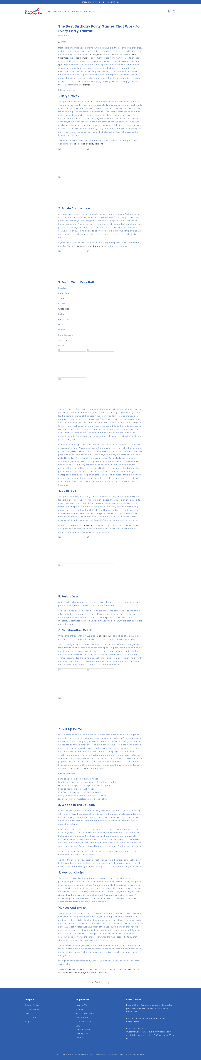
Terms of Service (83, 1030)
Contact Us (81, 1009)
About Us (80, 1038)
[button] (163, 11)
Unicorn (92, 54)
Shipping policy (138, 1054)
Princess (101, 54)
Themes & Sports (32, 1009)
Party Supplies (31, 1017)
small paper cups (104, 636)
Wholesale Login (83, 1017)
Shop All (28, 1021)
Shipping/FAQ (82, 1005)
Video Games (80, 58)
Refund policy (82, 1034)
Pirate (134, 54)
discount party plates (83, 525)
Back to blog (102, 982)
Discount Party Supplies (71, 1055)
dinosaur (81, 246)
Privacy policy (112, 1054)
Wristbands (63, 309)
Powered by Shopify (87, 1055)
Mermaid (115, 54)
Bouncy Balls (64, 319)
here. (74, 964)
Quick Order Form (83, 1021)
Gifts (27, 1013)
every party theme (80, 85)
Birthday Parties (32, 1005)
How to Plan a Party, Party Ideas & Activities (86, 972)
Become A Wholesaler (85, 1013)
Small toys (63, 340)
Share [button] (63, 42)
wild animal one (97, 246)
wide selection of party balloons (87, 144)
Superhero (63, 58)
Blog (78, 1025)
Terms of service (125, 1054)
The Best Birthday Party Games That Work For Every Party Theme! (98, 969)
